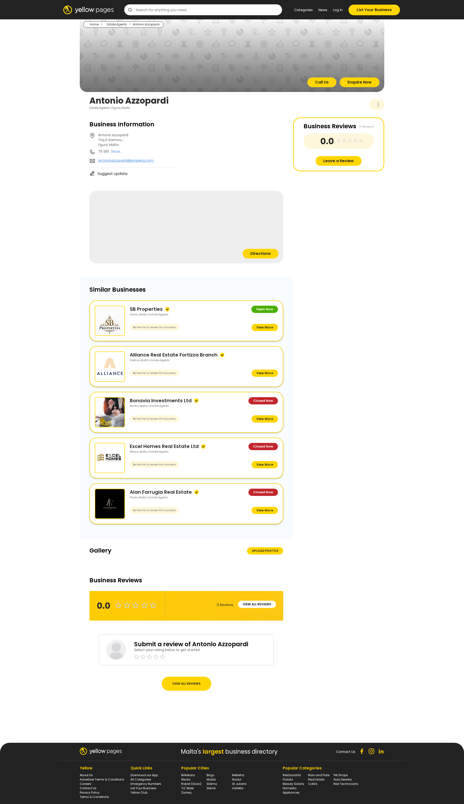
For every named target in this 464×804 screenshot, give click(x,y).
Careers (85, 784)
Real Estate (316, 779)
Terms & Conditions (94, 797)
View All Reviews (257, 604)
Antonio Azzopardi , (113, 140)
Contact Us (88, 788)
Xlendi (211, 788)
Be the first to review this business (154, 327)
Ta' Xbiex (187, 788)
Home (94, 24)
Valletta (237, 788)
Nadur (236, 779)
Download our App (144, 775)
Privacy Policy (90, 792)
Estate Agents (117, 24)
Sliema (212, 784)
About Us (86, 775)
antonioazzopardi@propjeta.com (126, 160)
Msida (185, 779)
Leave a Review (338, 161)
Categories (303, 10)
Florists (288, 779)
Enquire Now (360, 82)
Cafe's (313, 784)
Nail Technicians (346, 784)
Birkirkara (188, 775)
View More (264, 327)
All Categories (140, 779)
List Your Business (374, 10)
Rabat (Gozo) (191, 784)
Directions (260, 253)
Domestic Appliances (291, 790)
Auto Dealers (343, 779)
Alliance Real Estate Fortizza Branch (174, 354)
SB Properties (146, 309)
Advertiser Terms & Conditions (102, 779)
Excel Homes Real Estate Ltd (164, 446)
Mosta (211, 779)
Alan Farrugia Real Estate (161, 492)
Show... (116, 151)
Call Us (322, 82)
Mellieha (238, 775)
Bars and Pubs (319, 775)
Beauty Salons (293, 784)
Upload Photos (265, 551)
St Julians (239, 784)
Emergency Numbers (145, 784)
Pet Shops (341, 775)
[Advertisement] (329, 205)
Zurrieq (186, 792)
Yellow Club (138, 792)
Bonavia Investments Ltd (161, 400)
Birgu (210, 775)
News (323, 10)
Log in (338, 10)
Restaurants (292, 775)
